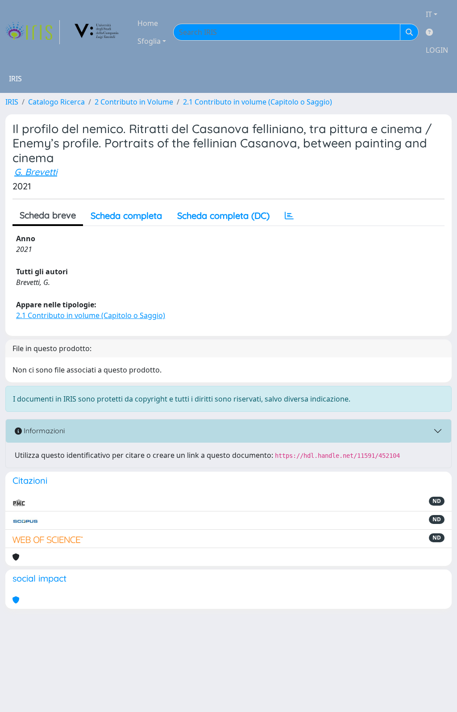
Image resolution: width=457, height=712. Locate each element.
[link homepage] (32, 32)
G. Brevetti (35, 171)
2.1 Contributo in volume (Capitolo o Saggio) (257, 102)
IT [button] (429, 14)
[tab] (289, 215)
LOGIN (437, 50)
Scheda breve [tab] (48, 215)
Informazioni (43, 430)
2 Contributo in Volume (134, 102)
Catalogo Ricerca (56, 102)
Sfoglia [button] (149, 41)
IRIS (11, 102)
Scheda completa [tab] (126, 215)
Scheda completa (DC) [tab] (223, 215)
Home (147, 23)
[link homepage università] (97, 32)
